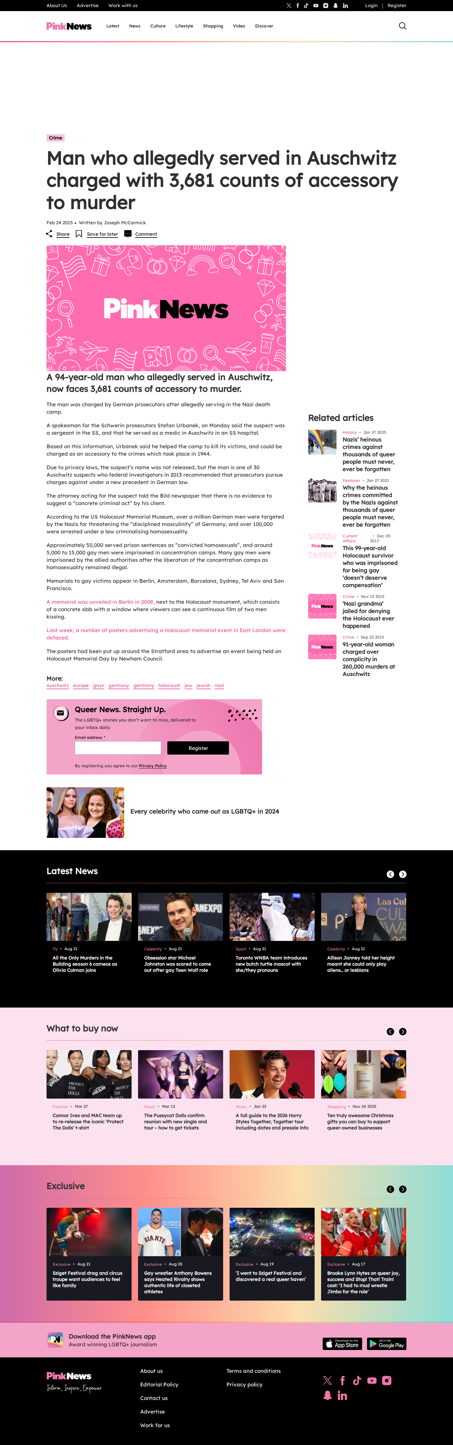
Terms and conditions (253, 1371)
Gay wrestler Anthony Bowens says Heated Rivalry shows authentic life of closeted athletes (178, 1282)
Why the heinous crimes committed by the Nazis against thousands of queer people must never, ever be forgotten (370, 506)
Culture (157, 26)
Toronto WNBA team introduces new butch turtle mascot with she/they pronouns (271, 964)
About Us (57, 5)
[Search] (402, 26)
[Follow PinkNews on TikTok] (357, 1382)
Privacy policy (244, 1384)
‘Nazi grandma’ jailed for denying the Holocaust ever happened (368, 614)
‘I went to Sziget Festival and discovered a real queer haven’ (271, 1276)
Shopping (213, 26)
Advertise (88, 5)
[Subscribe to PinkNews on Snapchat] (327, 1396)
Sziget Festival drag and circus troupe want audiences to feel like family (87, 1279)
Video (239, 26)
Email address (98, 737)
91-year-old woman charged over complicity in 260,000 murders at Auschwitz (369, 659)
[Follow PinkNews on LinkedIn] (345, 5)
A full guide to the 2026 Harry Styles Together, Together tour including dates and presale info (272, 1121)
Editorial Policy (159, 1384)
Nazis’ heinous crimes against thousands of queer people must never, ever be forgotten (369, 454)
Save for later (102, 234)
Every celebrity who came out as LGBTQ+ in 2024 (204, 811)
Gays (98, 685)
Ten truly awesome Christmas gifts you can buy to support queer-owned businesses (360, 1121)
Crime (55, 138)
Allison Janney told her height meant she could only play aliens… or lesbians (361, 964)
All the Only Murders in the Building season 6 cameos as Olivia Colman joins (85, 964)
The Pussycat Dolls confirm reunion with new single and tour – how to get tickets (175, 1121)
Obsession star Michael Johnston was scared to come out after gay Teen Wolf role (177, 964)
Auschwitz (58, 685)
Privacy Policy (153, 765)
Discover (264, 26)
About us (151, 1371)
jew (188, 685)
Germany (118, 685)
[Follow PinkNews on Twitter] (327, 1382)
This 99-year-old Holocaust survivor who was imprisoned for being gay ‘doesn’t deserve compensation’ (370, 566)
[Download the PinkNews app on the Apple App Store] (342, 1344)
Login (371, 5)
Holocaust (169, 685)
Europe (81, 685)
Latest (112, 26)
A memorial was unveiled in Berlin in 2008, (101, 601)
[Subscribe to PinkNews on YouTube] (372, 1382)
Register (397, 5)
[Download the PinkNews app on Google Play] (386, 1344)
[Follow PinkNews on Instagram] (387, 1382)
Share (63, 234)
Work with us (122, 5)
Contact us (154, 1398)
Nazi (219, 685)
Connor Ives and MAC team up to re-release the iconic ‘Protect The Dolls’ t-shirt (88, 1121)
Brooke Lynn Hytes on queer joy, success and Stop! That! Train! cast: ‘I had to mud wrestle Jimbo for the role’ (363, 1282)
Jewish (203, 685)
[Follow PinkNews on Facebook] (342, 1382)
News (135, 26)
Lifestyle (184, 26)
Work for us (155, 1425)
